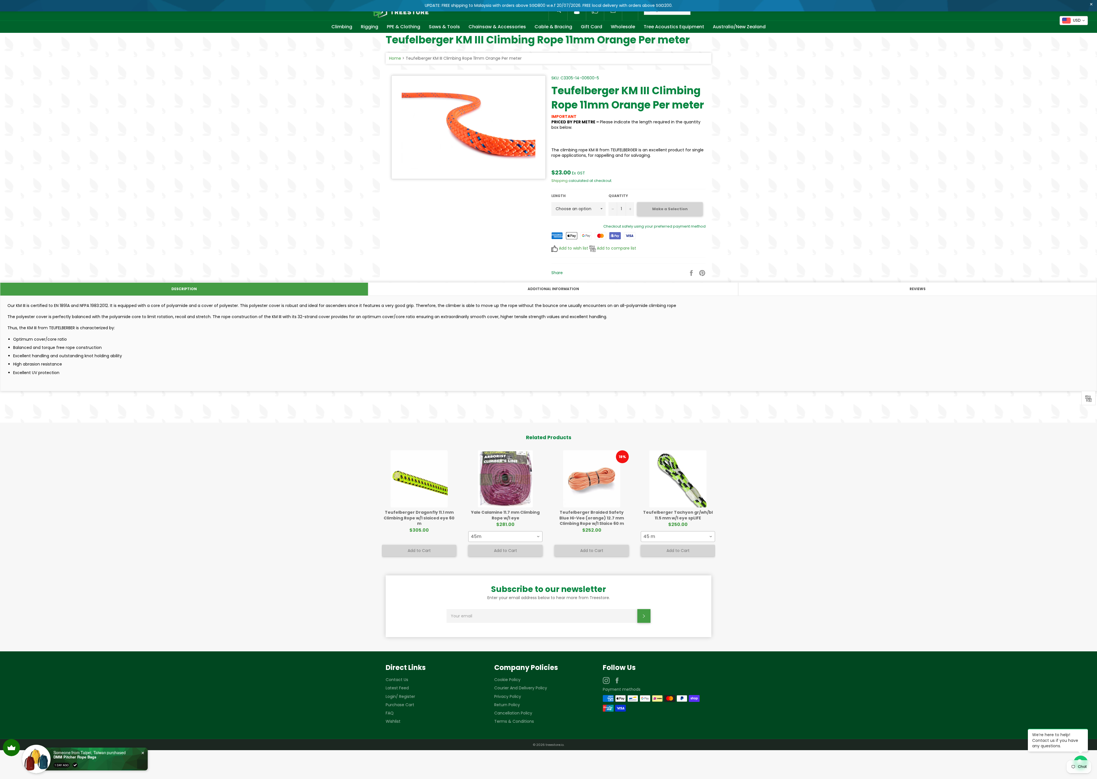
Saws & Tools (444, 26)
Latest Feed (397, 688)
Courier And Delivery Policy (520, 688)
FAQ (390, 713)
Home (395, 58)
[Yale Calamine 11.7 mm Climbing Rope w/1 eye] (505, 478)
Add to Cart (419, 550)
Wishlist (393, 721)
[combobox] (505, 536)
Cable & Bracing (553, 26)
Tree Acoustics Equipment (674, 26)
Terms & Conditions (514, 721)
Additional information (553, 288)
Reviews (918, 288)
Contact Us (397, 679)
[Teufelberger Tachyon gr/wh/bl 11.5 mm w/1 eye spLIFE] (678, 478)
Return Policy (507, 705)
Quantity (618, 196)
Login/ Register (400, 696)
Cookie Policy (507, 679)
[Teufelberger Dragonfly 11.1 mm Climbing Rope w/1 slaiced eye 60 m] (419, 478)
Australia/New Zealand (739, 26)
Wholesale (623, 26)
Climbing (341, 26)
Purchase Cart (400, 705)
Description (184, 288)
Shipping (559, 180)
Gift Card (591, 26)
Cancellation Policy (513, 713)
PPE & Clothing (403, 26)
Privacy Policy (507, 696)
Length (558, 196)
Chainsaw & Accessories (497, 26)
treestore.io (555, 744)
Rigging (369, 26)
